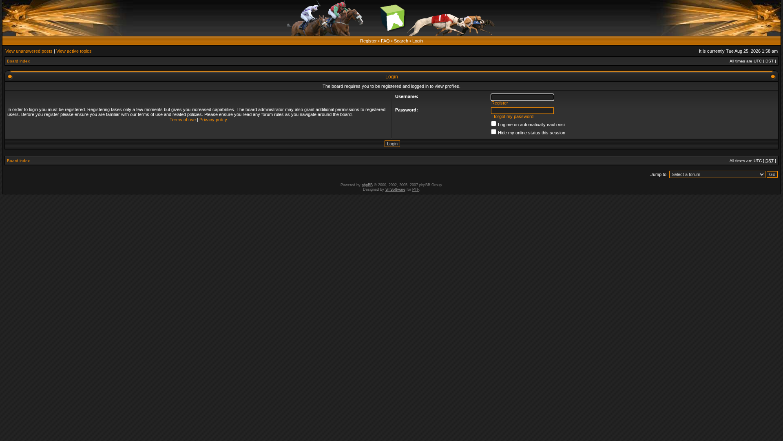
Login (417, 40)
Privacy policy (213, 119)
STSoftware (395, 189)
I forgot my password (512, 116)
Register (368, 40)
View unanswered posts (29, 51)
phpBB (367, 185)
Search (401, 40)
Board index (18, 61)
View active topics (74, 51)
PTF (415, 189)
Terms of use (183, 119)
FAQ (385, 40)
